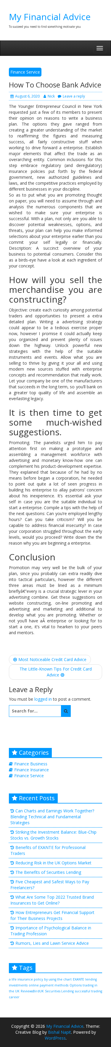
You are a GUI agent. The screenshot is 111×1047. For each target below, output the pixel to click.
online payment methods (48, 985)
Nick (51, 96)
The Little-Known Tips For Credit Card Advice (56, 672)
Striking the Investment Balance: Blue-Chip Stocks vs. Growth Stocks (53, 835)
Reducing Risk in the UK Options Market (53, 863)
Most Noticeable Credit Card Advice (52, 659)
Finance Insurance (31, 769)
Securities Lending (59, 991)
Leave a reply (74, 96)
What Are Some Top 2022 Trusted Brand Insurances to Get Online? (52, 900)
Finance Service (25, 72)
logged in (43, 699)
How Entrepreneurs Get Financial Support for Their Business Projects (52, 915)
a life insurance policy (26, 979)
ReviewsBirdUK (32, 991)
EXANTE (78, 979)
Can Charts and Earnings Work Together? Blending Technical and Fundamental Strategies (52, 816)
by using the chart (58, 979)
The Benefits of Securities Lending (48, 872)
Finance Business (30, 764)
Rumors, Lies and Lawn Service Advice (52, 943)
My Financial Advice (50, 17)
